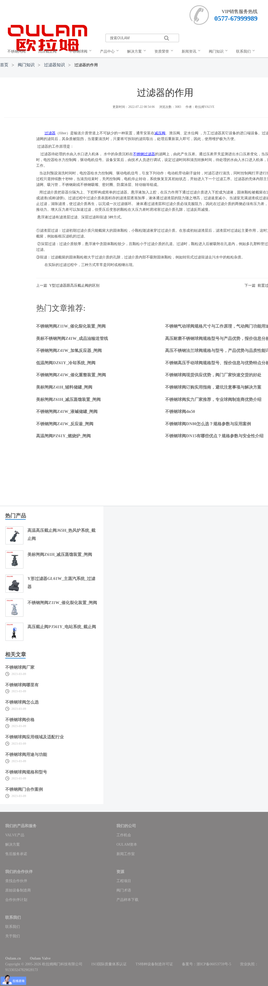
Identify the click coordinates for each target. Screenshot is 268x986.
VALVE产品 (14, 835)
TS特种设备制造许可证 (154, 964)
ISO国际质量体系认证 (109, 964)
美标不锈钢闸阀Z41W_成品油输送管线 (72, 338)
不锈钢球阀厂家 (20, 667)
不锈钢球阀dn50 (180, 411)
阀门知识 (26, 65)
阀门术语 (123, 890)
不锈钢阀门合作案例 (24, 789)
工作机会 (123, 835)
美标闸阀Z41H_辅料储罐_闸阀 (64, 387)
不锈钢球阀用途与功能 (26, 754)
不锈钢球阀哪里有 (22, 685)
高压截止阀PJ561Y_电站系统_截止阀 (61, 626)
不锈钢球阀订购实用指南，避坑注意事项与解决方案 (213, 387)
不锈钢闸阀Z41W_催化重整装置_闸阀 (71, 375)
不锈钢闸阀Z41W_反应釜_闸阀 (64, 424)
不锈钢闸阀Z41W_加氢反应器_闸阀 (69, 350)
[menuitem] (19, 51)
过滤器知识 (54, 65)
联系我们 (12, 927)
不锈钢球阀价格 (20, 719)
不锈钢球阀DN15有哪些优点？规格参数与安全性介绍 (214, 436)
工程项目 (123, 881)
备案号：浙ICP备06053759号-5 (206, 964)
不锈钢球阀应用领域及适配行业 (34, 737)
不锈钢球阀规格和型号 (26, 772)
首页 (4, 65)
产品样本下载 (127, 900)
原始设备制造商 (18, 890)
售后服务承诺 (16, 854)
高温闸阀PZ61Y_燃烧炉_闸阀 (63, 436)
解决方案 (12, 844)
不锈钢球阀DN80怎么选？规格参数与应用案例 (208, 424)
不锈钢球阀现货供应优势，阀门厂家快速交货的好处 (213, 375)
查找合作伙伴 (16, 881)
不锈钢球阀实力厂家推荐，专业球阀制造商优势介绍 (213, 399)
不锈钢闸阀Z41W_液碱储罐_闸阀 (67, 411)
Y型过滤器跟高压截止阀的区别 (74, 285)
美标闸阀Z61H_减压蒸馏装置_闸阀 (68, 399)
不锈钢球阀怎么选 (22, 702)
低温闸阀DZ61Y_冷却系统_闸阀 (66, 363)
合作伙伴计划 (16, 900)
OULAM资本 (126, 844)
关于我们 (12, 936)
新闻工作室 (125, 854)
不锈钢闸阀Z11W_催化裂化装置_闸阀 (71, 326)
